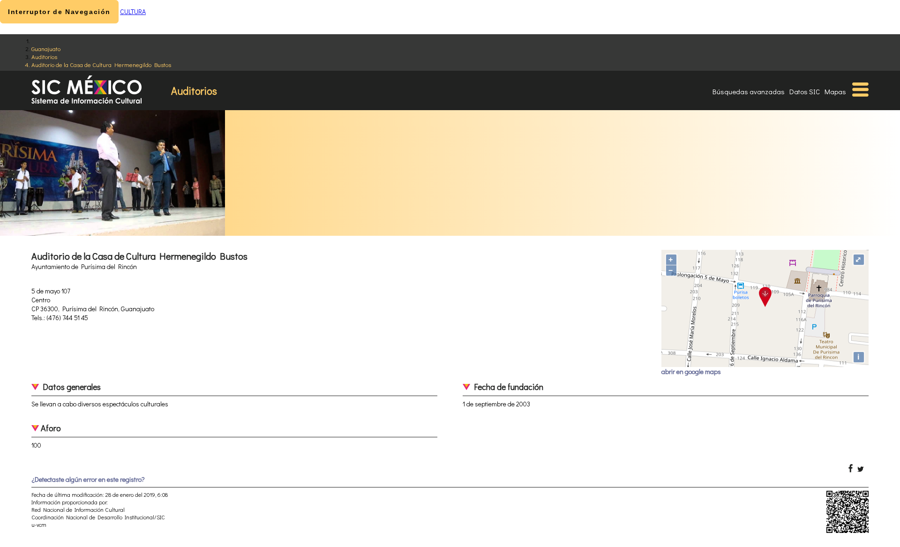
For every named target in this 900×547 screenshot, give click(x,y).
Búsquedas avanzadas (748, 91)
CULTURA (133, 11)
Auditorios (44, 56)
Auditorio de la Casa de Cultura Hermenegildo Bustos (101, 64)
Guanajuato (45, 48)
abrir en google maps (691, 371)
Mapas (835, 91)
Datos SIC (804, 91)
